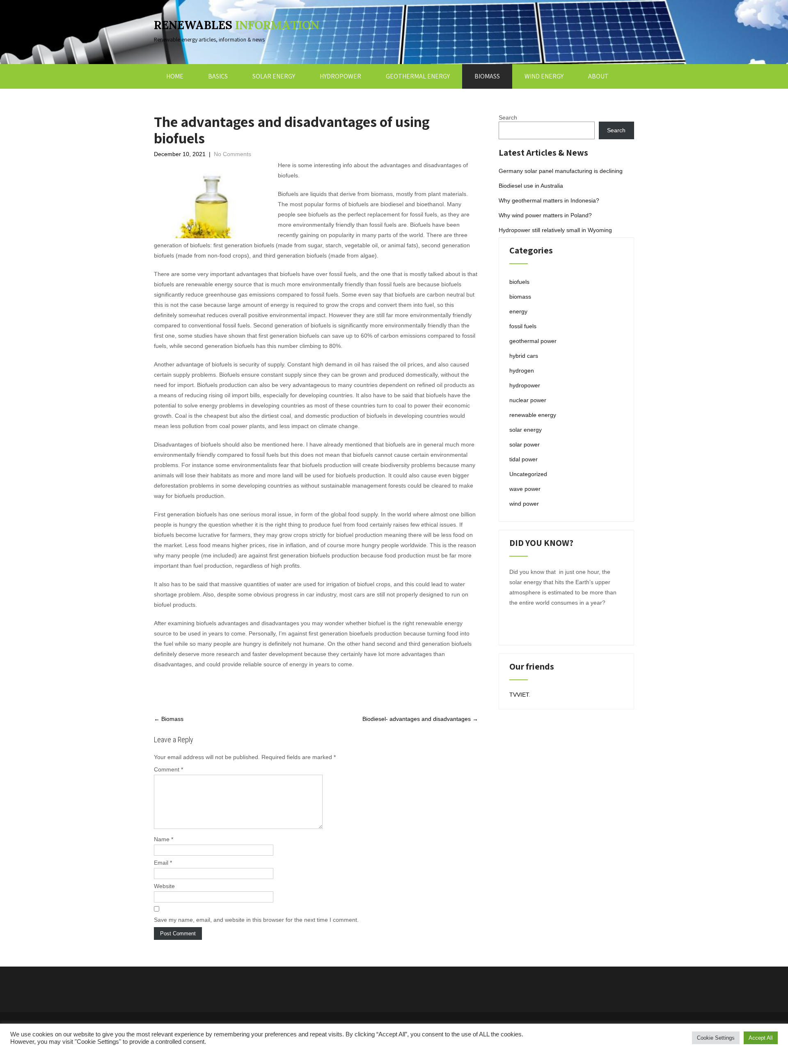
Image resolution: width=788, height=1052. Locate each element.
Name (163, 839)
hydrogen (521, 370)
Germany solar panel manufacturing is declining (561, 171)
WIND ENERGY (544, 76)
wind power (524, 503)
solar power (524, 444)
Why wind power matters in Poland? (545, 215)
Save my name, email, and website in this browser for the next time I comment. (256, 919)
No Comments (232, 154)
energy (518, 311)
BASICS (218, 76)
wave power (525, 489)
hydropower (524, 385)
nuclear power (527, 400)
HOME (174, 76)
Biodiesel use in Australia (531, 185)
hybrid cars (523, 355)
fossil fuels (522, 326)
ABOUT (598, 76)
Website (164, 886)
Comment (168, 769)
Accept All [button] (761, 1038)
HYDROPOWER (340, 76)
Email (163, 862)
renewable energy (532, 415)
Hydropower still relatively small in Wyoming (555, 230)
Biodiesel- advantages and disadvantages (420, 719)
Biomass (168, 719)
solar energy (525, 429)
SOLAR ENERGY (273, 76)
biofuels (519, 282)
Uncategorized (528, 474)
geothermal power (533, 341)
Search (508, 117)
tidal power (523, 459)
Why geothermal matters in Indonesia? (549, 200)
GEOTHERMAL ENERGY (418, 76)
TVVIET (519, 694)
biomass (520, 296)
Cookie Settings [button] (716, 1038)
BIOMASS (487, 76)
